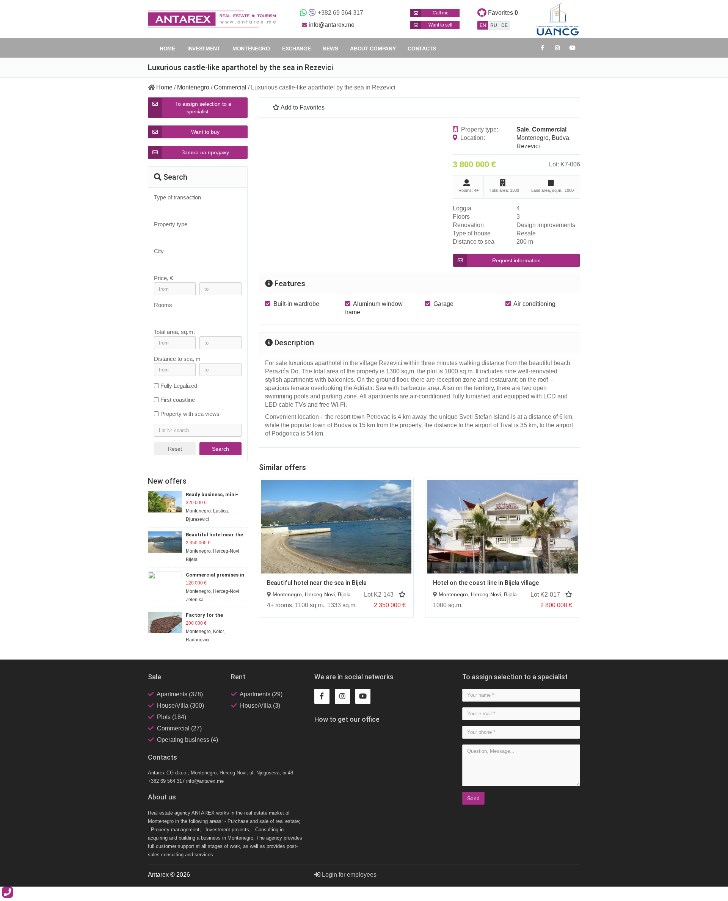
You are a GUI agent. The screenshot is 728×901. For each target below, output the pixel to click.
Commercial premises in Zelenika (215, 575)
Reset (175, 449)
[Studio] (194, 316)
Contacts (422, 48)
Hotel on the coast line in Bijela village (486, 582)
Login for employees (348, 874)
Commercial (230, 87)
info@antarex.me (332, 25)
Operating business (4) (187, 739)
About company (372, 48)
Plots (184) (171, 717)
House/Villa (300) (180, 705)
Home (167, 48)
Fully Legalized (178, 385)
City (159, 251)
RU (493, 25)
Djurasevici (197, 519)
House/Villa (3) (260, 705)
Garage (443, 304)
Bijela (344, 594)
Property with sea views (190, 414)
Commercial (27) (179, 728)
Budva (560, 138)
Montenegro (251, 48)
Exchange (296, 48)
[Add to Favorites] (402, 594)
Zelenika (195, 599)
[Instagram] (557, 47)
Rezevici (528, 146)
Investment (203, 48)
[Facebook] (542, 47)
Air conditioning (534, 304)
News (330, 48)
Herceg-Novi (320, 594)
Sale (522, 129)
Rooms (163, 305)
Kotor (218, 631)
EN (483, 25)
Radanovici (197, 639)
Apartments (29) (261, 694)
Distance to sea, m (177, 359)
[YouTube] (572, 47)
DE (504, 25)
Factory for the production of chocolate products (215, 615)
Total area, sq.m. (174, 332)
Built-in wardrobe (296, 304)
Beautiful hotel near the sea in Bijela (317, 582)
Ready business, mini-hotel (212, 495)
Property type (170, 224)
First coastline (177, 399)
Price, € (163, 278)
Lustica (220, 511)
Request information (516, 260)
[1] (194, 322)
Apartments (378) (180, 694)
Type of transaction (177, 197)
